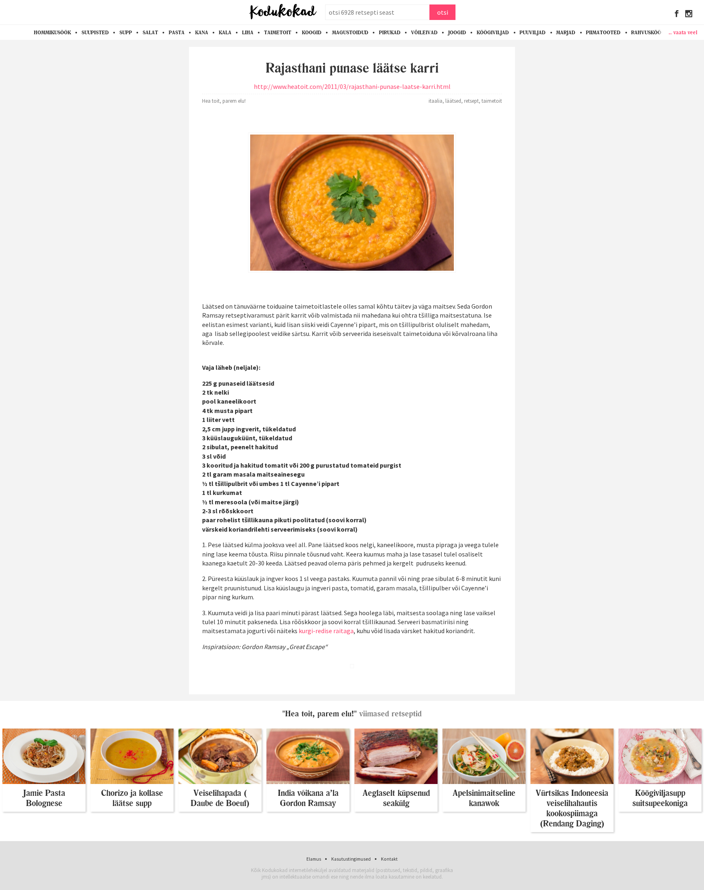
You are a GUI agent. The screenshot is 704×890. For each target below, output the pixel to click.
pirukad (389, 32)
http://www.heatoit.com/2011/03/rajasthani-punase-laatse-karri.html (352, 86)
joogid (457, 32)
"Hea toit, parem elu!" (319, 713)
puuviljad (532, 32)
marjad (565, 32)
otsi (442, 12)
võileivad (424, 32)
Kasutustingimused (351, 859)
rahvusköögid (650, 32)
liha (247, 32)
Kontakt (389, 859)
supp (125, 32)
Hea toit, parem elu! (224, 100)
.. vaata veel (683, 32)
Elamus (313, 859)
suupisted (95, 32)
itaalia (435, 100)
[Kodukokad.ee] (283, 12)
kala (225, 32)
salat (150, 32)
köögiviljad (493, 32)
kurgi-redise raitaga (326, 631)
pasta (177, 32)
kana (201, 32)
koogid (311, 32)
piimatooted (603, 32)
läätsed (453, 100)
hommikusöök (52, 32)
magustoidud (350, 32)
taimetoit (277, 32)
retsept (471, 100)
